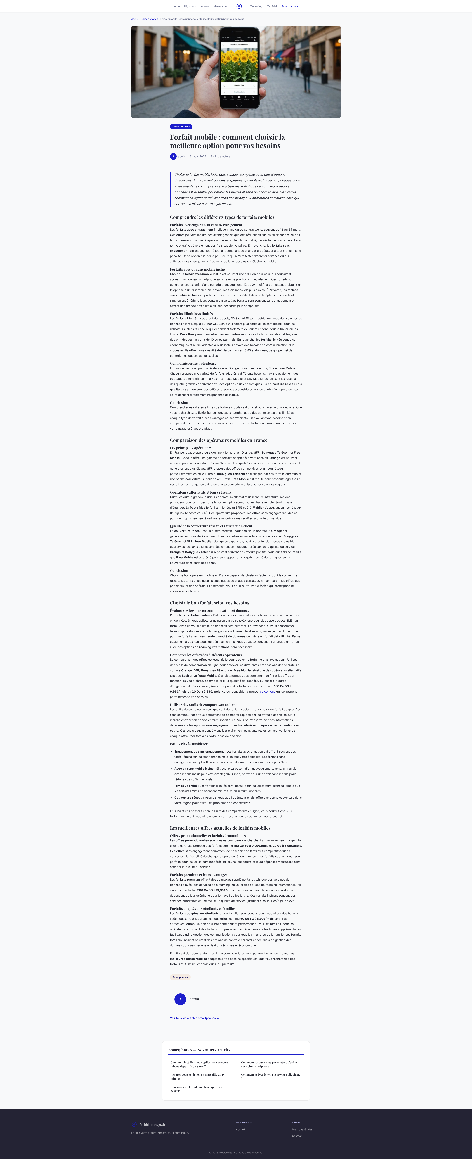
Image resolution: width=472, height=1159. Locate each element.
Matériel (272, 6)
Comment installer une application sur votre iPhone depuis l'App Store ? (199, 1064)
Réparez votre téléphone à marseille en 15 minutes (197, 1076)
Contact (297, 1135)
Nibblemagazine (154, 1124)
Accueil (135, 19)
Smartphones (289, 6)
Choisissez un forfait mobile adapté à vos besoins (197, 1089)
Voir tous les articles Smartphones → (194, 1018)
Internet (205, 6)
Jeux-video (221, 6)
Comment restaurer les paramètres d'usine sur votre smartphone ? (269, 1064)
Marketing (256, 6)
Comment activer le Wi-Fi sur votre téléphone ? (270, 1076)
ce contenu (267, 691)
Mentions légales (302, 1129)
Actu (177, 6)
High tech (190, 6)
